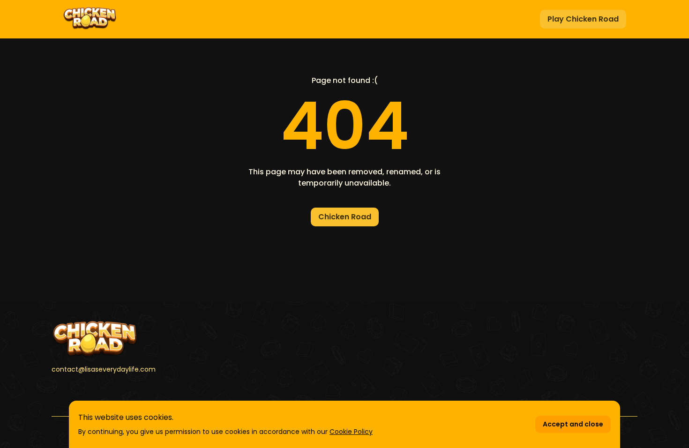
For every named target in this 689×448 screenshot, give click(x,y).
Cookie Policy (351, 431)
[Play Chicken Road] (90, 19)
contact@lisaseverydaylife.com (104, 369)
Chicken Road (344, 216)
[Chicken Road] (145, 339)
